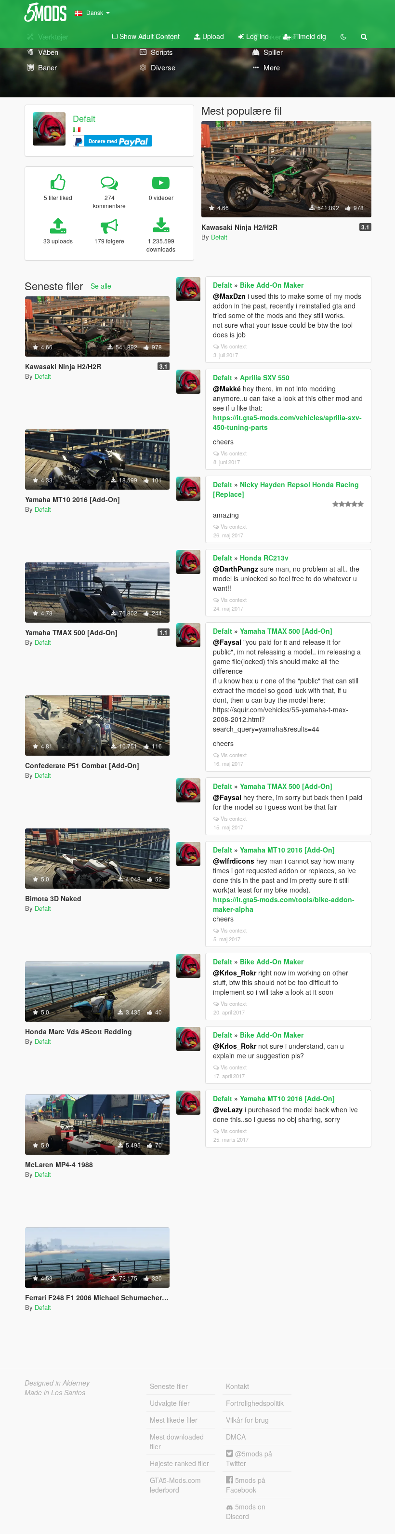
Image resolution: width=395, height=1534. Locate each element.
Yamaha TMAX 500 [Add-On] (286, 631)
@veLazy (228, 1109)
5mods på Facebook (245, 1484)
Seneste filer (169, 1386)
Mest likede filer (174, 1420)
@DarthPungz (235, 569)
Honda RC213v (264, 557)
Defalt (84, 118)
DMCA (236, 1436)
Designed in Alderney (57, 1382)
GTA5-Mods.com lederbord (175, 1484)
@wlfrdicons (233, 861)
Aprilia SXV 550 (265, 377)
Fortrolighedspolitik (255, 1403)
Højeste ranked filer (179, 1463)
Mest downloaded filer (177, 1441)
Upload (212, 36)
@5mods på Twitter (249, 1458)
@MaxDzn (229, 296)
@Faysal (227, 642)
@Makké (227, 388)
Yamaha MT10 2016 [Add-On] (287, 849)
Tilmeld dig (308, 36)
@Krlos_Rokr (234, 972)
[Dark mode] (343, 36)
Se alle (101, 286)
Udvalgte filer (170, 1403)
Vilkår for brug (247, 1420)
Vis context (234, 346)
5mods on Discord (245, 1511)
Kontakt (237, 1386)
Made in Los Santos (55, 1392)
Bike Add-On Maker (271, 285)
